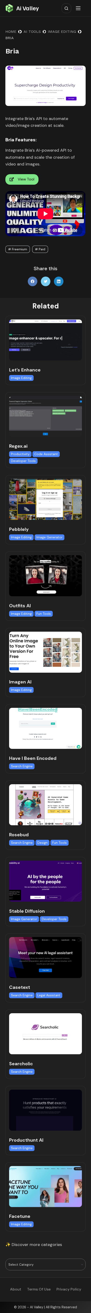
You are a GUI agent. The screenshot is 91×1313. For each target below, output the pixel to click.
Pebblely (19, 529)
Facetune (19, 1216)
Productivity (20, 454)
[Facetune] (45, 1186)
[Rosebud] (45, 804)
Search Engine (22, 766)
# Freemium (17, 249)
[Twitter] (45, 281)
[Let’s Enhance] (45, 339)
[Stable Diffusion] (45, 881)
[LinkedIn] (58, 281)
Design (42, 842)
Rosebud (19, 835)
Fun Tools (43, 613)
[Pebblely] (45, 499)
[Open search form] (66, 8)
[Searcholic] (45, 1033)
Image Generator (49, 537)
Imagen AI (20, 682)
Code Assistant (46, 454)
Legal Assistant (48, 995)
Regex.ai (18, 446)
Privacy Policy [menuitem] (68, 1289)
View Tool (26, 179)
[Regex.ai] (45, 416)
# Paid (40, 249)
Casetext (19, 987)
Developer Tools (23, 461)
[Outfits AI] (45, 575)
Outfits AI (20, 606)
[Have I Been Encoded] (45, 728)
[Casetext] (45, 957)
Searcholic (21, 1064)
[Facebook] (32, 281)
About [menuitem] (15, 1289)
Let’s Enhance (25, 370)
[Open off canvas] (79, 8)
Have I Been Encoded (32, 758)
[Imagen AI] (45, 652)
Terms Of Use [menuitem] (39, 1289)
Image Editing (21, 378)
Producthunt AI (26, 1140)
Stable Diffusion (27, 911)
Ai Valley (27, 8)
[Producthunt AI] (45, 1110)
